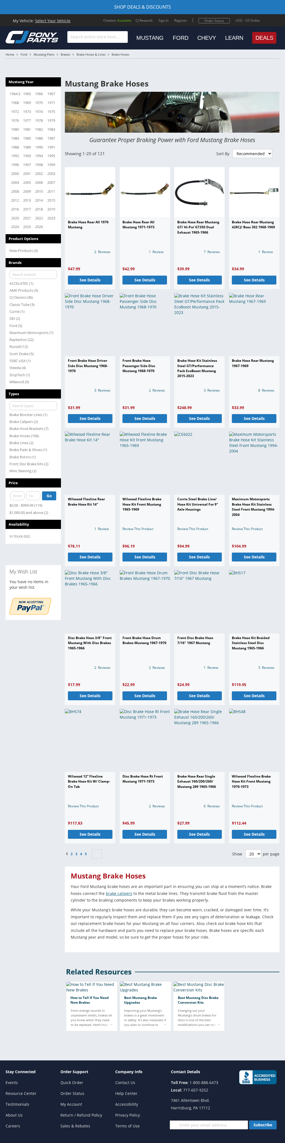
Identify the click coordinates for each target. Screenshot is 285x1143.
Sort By (222, 153)
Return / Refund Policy (81, 1115)
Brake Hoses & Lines (91, 54)
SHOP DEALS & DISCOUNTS (142, 7)
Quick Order (71, 1082)
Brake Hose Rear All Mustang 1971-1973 (138, 224)
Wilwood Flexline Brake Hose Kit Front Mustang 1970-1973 (251, 781)
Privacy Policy (127, 1115)
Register (180, 20)
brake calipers (119, 893)
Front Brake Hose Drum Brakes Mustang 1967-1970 (144, 640)
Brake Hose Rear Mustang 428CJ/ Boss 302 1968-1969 (253, 224)
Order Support (74, 1071)
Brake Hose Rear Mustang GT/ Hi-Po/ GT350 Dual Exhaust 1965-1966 (198, 227)
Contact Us (125, 1082)
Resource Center (21, 1093)
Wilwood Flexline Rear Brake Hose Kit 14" (86, 501)
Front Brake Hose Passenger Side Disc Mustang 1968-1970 (138, 365)
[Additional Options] (30, 613)
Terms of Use (127, 1126)
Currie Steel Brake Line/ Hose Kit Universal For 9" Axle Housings (197, 504)
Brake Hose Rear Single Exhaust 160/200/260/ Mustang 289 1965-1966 (196, 781)
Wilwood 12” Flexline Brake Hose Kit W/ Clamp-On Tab (89, 781)
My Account (71, 1104)
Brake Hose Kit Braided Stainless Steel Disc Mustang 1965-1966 (251, 642)
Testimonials (17, 1104)
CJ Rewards (144, 20)
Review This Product (137, 528)
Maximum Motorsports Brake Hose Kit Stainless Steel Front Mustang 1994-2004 (253, 507)
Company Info (128, 1071)
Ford (24, 54)
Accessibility (126, 1104)
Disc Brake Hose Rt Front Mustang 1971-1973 (142, 779)
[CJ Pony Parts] (19, 36)
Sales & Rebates (75, 1126)
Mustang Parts (44, 54)
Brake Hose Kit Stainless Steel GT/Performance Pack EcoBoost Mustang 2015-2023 (197, 368)
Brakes (65, 54)
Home (10, 54)
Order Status (214, 20)
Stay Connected (21, 1071)
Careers (13, 1126)
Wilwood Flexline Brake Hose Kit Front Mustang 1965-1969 (141, 504)
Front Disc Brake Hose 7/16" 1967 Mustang (195, 640)
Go (49, 495)
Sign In (163, 20)
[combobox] (97, 37)
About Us (14, 1115)
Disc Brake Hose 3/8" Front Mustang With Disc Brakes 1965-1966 (90, 642)
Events (12, 1082)
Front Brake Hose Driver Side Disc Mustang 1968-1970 (88, 365)
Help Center (126, 1093)
